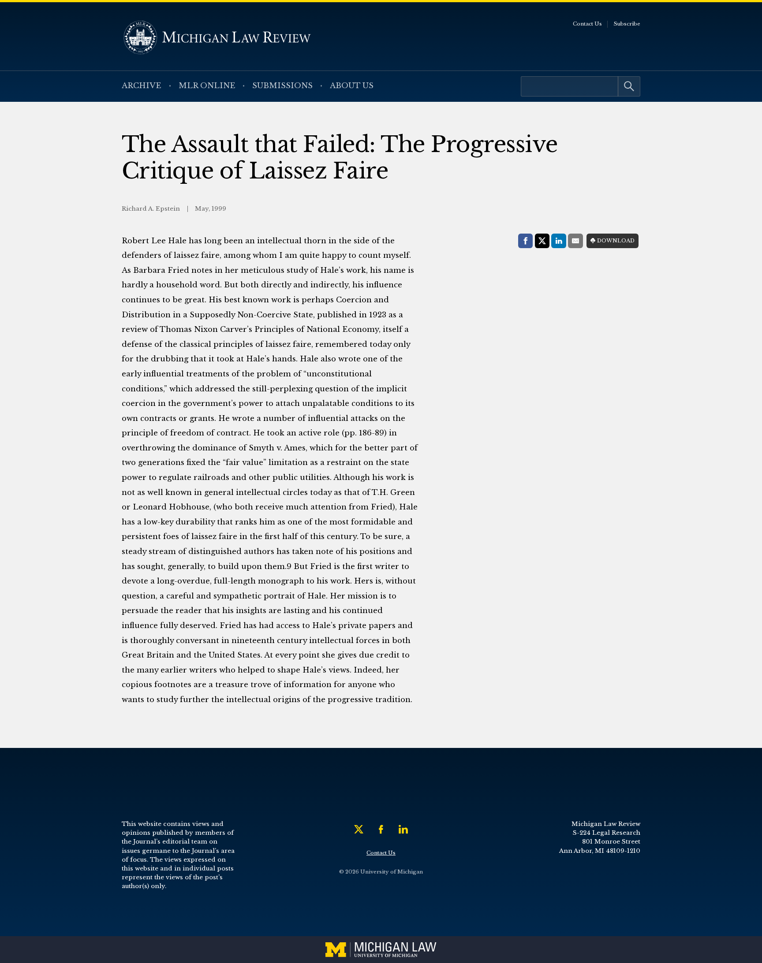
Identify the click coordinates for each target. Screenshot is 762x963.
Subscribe (626, 24)
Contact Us (587, 24)
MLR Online (207, 85)
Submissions (282, 85)
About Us (352, 85)
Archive (141, 85)
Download (616, 241)
